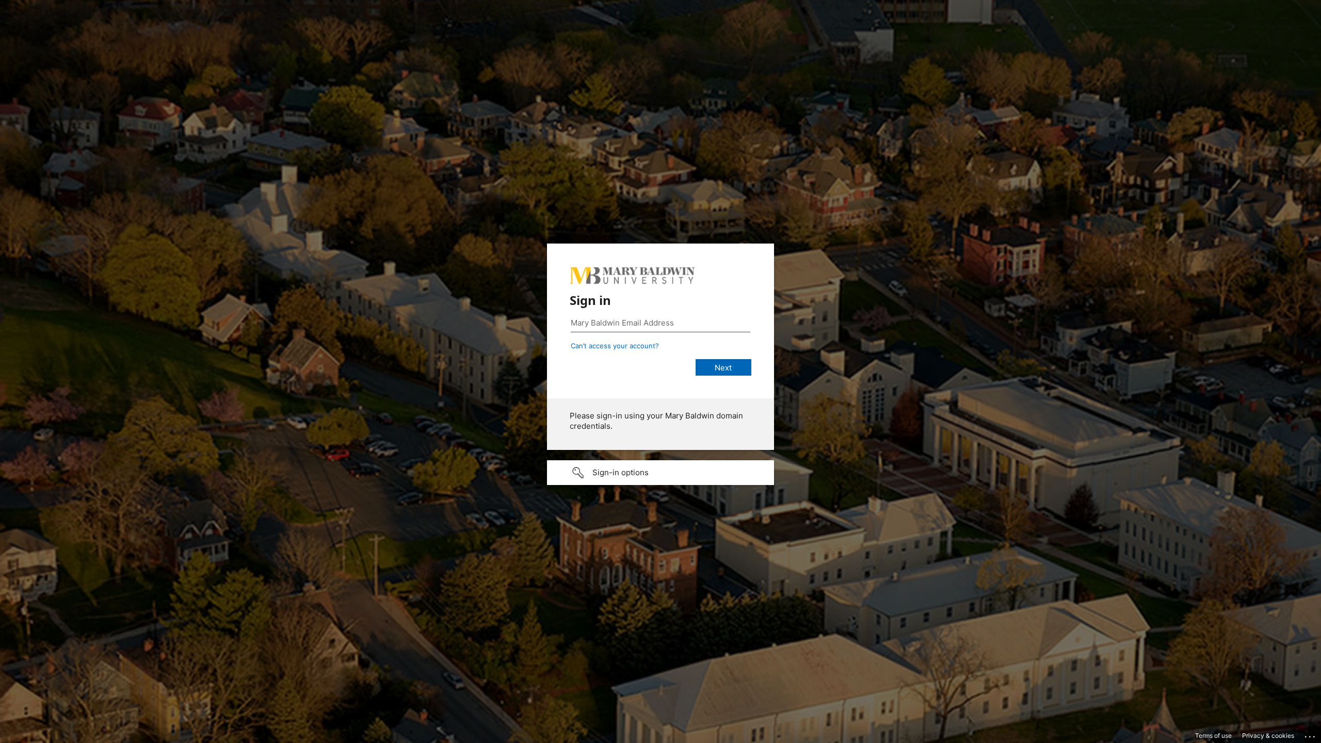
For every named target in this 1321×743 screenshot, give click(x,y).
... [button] (1310, 734)
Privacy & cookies (1268, 735)
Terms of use (1213, 735)
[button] (660, 472)
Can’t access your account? (615, 346)
